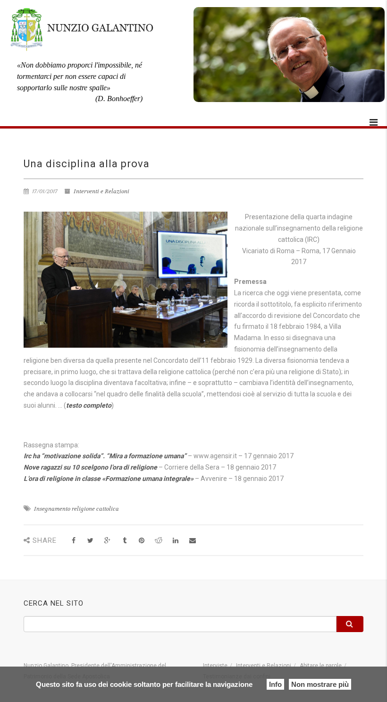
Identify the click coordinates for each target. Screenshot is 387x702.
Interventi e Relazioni (101, 191)
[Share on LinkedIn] (175, 541)
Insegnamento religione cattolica (76, 509)
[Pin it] (141, 541)
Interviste (215, 665)
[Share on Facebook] (73, 541)
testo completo (88, 405)
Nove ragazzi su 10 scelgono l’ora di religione (90, 467)
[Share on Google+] (107, 541)
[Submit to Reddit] (158, 541)
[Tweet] (90, 541)
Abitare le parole (321, 665)
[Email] (192, 541)
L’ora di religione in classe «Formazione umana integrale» (109, 478)
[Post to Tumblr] (124, 541)
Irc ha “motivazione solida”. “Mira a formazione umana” (105, 456)
